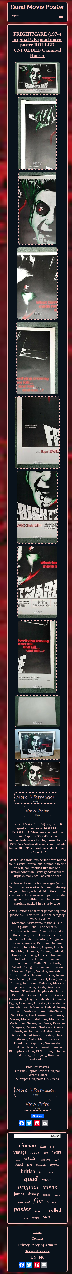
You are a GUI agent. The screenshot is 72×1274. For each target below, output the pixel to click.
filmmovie (41, 1165)
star (47, 1216)
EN (33, 1257)
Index (37, 1232)
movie (49, 1186)
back (51, 1172)
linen (46, 1153)
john (42, 1172)
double (53, 1147)
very (18, 1160)
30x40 (30, 1158)
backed (46, 1194)
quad (31, 1178)
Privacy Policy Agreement (37, 1245)
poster (22, 1209)
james (19, 1193)
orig (26, 1218)
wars (56, 1152)
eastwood (24, 1202)
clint (43, 1146)
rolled (55, 1210)
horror (52, 1202)
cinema (27, 1145)
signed (54, 1165)
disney (33, 1194)
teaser (40, 1211)
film (38, 1200)
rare (46, 1179)
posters (45, 1159)
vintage (19, 1152)
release (35, 1217)
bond (19, 1165)
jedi (29, 1165)
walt (56, 1159)
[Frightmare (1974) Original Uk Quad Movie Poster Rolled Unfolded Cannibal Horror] (37, 78)
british (28, 1171)
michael (34, 1153)
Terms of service (37, 1251)
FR (41, 1257)
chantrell (57, 1195)
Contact (37, 1238)
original (28, 1186)
